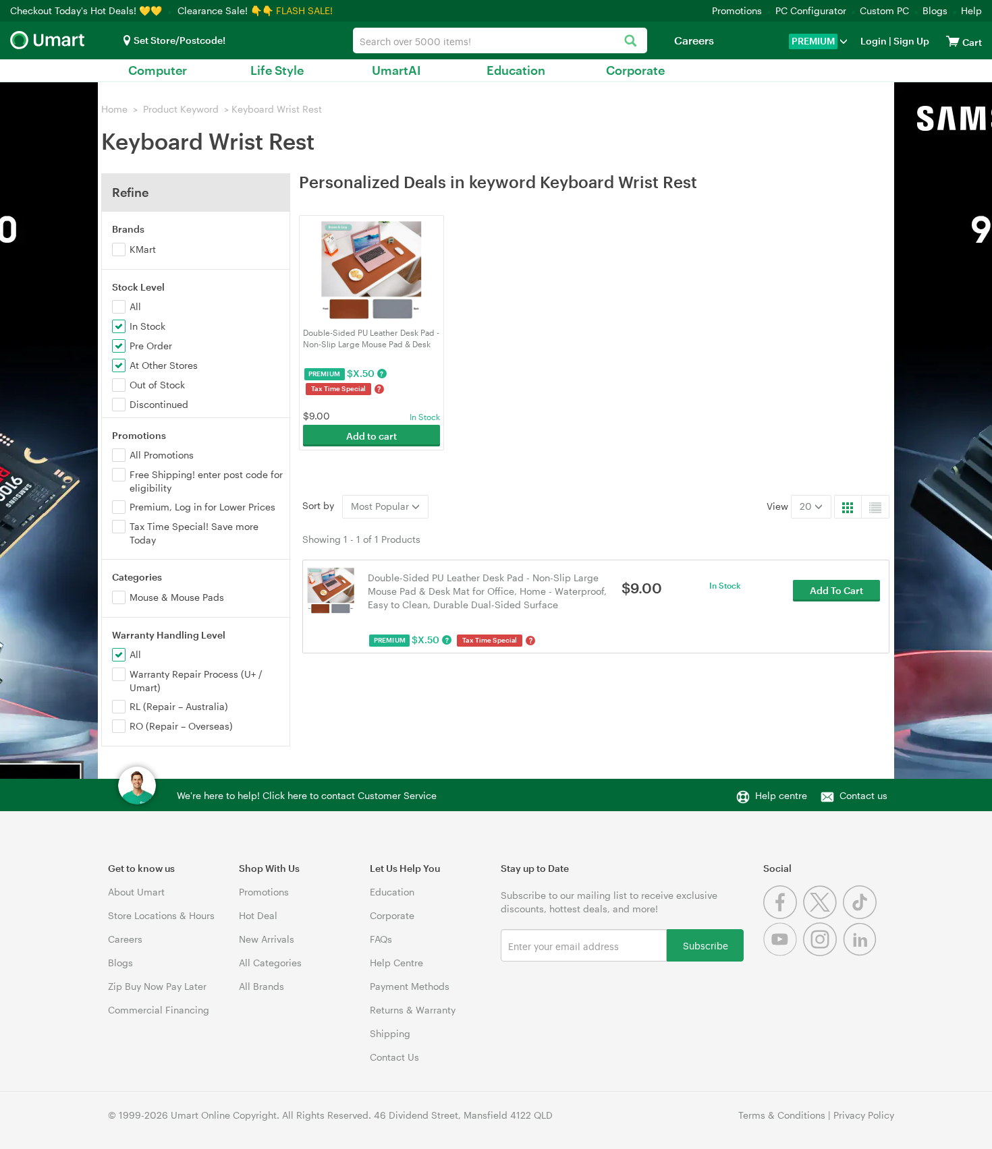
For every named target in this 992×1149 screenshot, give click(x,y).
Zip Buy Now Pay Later (157, 986)
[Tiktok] (861, 915)
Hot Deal (258, 915)
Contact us (863, 795)
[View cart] (953, 41)
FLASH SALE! (304, 10)
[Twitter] (823, 915)
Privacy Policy (863, 1115)
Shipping (390, 1033)
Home (114, 109)
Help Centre (396, 962)
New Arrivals (266, 939)
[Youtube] (783, 952)
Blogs (934, 10)
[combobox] (500, 40)
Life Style (277, 70)
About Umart (136, 891)
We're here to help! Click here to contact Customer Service (307, 795)
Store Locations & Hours (161, 915)
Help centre (781, 795)
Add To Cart (836, 590)
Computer (157, 70)
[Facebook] (783, 915)
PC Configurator (810, 10)
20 (807, 506)
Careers (694, 40)
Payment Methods (409, 986)
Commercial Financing (158, 1009)
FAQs (381, 939)
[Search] (629, 41)
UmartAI (396, 70)
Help (971, 10)
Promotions (737, 10)
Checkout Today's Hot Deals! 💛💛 (87, 10)
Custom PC (884, 10)
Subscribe (705, 945)
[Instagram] (823, 952)
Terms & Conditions (781, 1115)
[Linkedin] (861, 952)
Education (516, 70)
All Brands (261, 986)
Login (873, 41)
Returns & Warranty (413, 1009)
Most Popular (381, 506)
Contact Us (394, 1057)
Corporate (635, 70)
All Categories (270, 962)
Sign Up (910, 41)
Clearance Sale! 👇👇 (225, 10)
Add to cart (371, 436)
